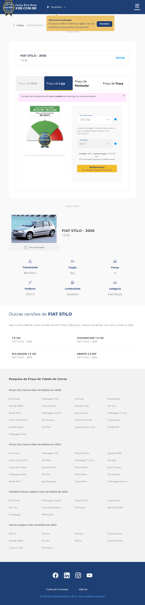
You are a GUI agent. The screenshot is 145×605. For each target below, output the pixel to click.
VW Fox (78, 540)
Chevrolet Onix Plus (18, 420)
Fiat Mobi (46, 427)
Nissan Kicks (15, 413)
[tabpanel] (72, 137)
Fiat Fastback (48, 420)
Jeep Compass (82, 413)
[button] (56, 7)
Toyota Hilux (114, 420)
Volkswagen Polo (50, 398)
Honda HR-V (113, 427)
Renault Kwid (114, 398)
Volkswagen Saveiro (51, 413)
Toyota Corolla (16, 547)
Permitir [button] (104, 23)
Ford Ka (45, 540)
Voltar (20, 25)
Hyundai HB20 (16, 406)
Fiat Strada (14, 398)
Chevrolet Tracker (83, 420)
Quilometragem (86, 115)
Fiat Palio (79, 533)
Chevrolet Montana (51, 507)
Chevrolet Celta (115, 540)
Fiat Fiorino (80, 507)
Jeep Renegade (16, 427)
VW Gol (12, 533)
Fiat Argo (79, 398)
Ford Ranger (15, 514)
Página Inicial (35, 25)
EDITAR (120, 57)
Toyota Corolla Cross (85, 427)
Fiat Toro (112, 406)
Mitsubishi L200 (115, 507)
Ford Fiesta (47, 547)
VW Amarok (47, 514)
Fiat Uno (46, 533)
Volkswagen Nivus (18, 434)
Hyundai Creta (82, 406)
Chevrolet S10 (81, 500)
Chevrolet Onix (49, 406)
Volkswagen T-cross (117, 413)
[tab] (30, 83)
